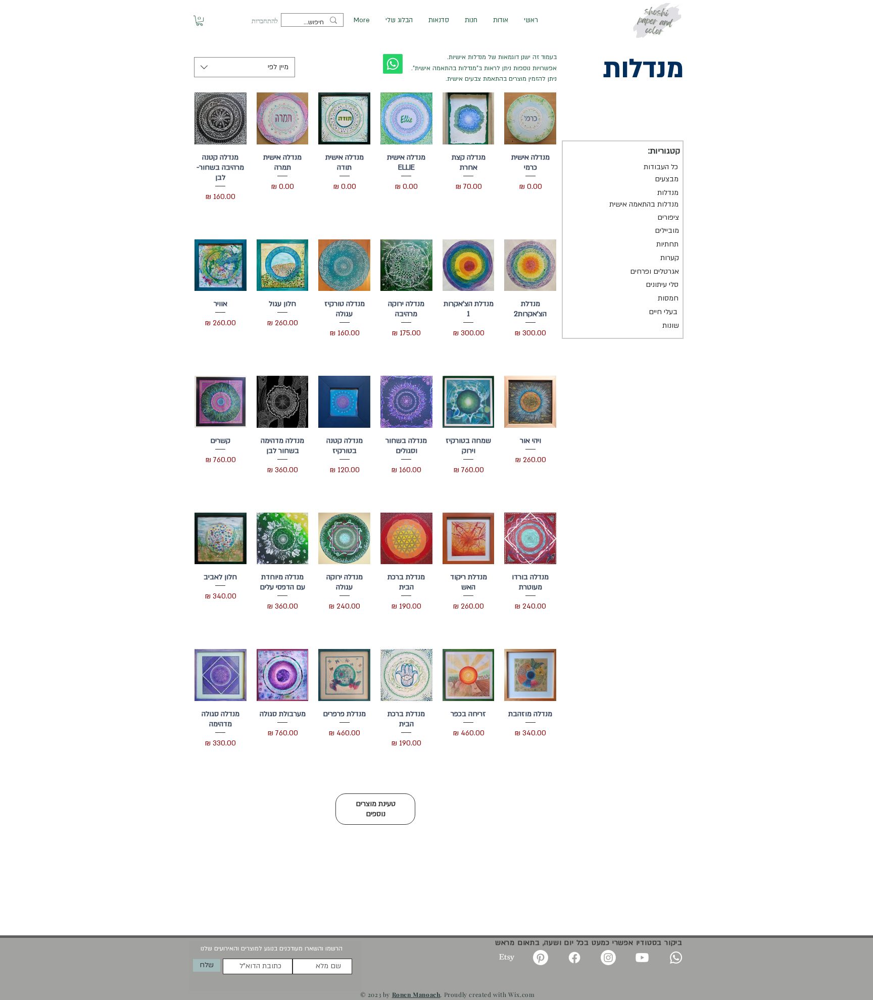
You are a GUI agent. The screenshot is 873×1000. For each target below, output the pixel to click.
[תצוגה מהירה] (530, 118)
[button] (199, 21)
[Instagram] (608, 957)
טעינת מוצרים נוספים (376, 809)
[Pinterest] (540, 957)
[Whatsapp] (676, 957)
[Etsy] (506, 957)
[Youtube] (642, 957)
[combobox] (244, 67)
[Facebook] (574, 957)
